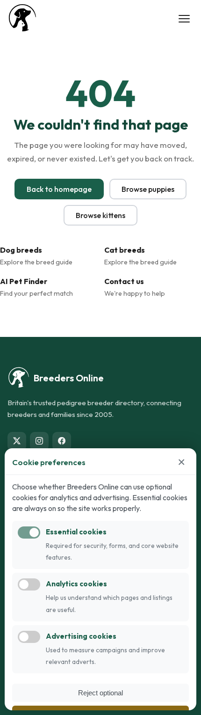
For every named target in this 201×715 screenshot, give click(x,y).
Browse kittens (100, 215)
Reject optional (100, 693)
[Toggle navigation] (184, 18)
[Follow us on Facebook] (61, 441)
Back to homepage (59, 189)
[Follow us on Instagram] (39, 441)
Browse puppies (148, 189)
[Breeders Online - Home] (22, 19)
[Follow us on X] (16, 441)
